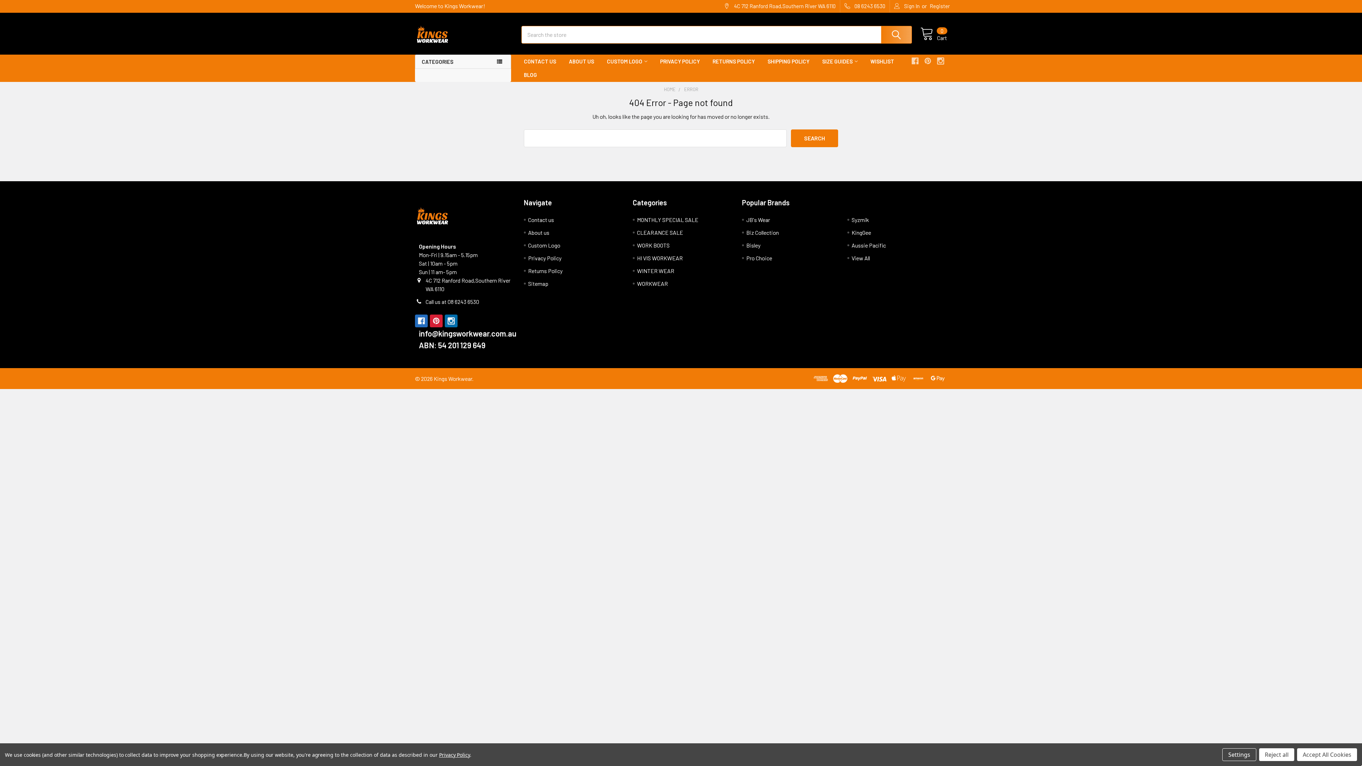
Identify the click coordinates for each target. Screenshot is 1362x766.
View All (861, 258)
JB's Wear (758, 219)
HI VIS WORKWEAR (660, 258)
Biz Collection (762, 232)
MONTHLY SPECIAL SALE (667, 219)
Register (940, 6)
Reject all (1277, 755)
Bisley (753, 245)
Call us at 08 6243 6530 (452, 301)
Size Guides (837, 61)
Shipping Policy (788, 61)
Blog (530, 75)
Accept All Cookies (1327, 755)
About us (581, 61)
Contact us (540, 61)
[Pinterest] (927, 61)
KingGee (861, 232)
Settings (1239, 755)
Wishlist (882, 61)
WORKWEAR (652, 283)
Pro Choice (759, 258)
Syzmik (860, 219)
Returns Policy (734, 61)
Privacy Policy (680, 61)
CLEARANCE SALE (660, 232)
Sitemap (538, 283)
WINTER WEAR (655, 270)
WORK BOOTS (653, 245)
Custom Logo (624, 61)
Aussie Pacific (869, 245)
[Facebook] (915, 61)
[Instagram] (940, 61)
